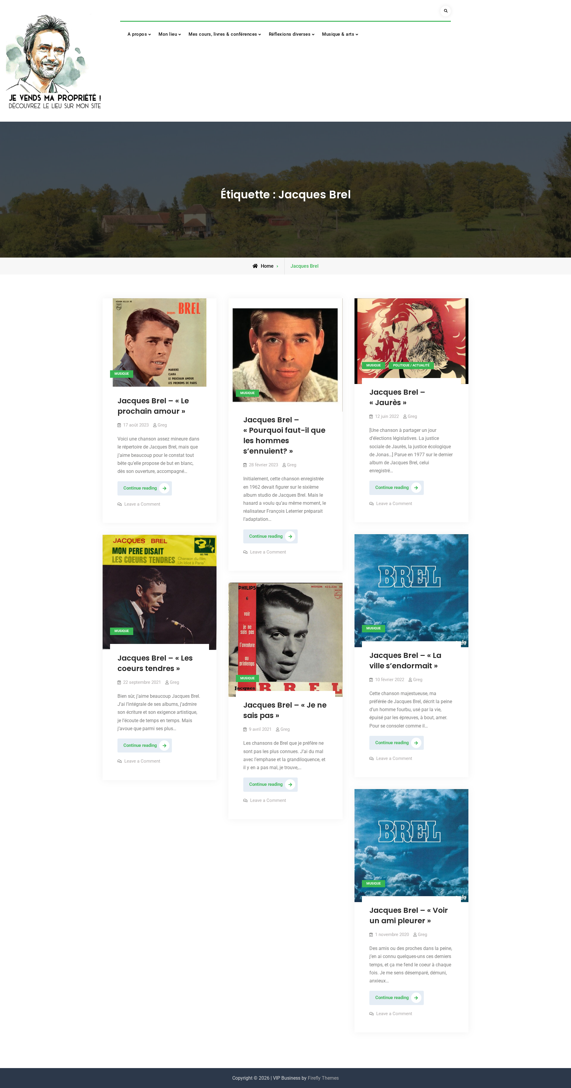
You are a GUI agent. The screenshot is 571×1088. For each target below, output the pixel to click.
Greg (162, 425)
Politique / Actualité (411, 365)
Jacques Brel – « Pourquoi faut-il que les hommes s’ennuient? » (284, 435)
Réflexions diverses (290, 34)
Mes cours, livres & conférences (223, 34)
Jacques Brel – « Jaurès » (397, 397)
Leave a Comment (142, 504)
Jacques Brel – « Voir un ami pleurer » (408, 915)
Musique (121, 374)
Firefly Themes (323, 1078)
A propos (137, 34)
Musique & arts (338, 34)
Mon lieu (168, 34)
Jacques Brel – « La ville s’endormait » (405, 660)
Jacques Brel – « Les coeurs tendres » (155, 663)
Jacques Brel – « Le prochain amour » (153, 406)
